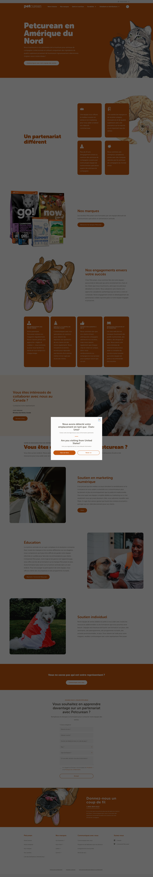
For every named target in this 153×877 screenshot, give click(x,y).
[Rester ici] (99, 420)
